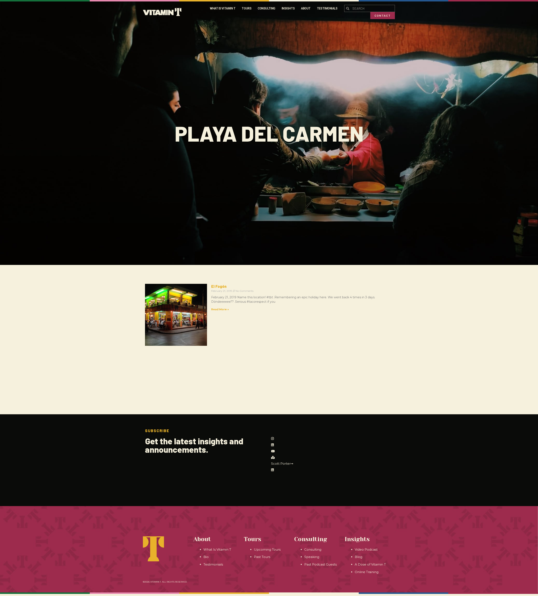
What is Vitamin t (222, 8)
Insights (288, 8)
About (306, 8)
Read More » (220, 309)
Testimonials (327, 8)
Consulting (266, 8)
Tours (246, 8)
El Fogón (219, 286)
